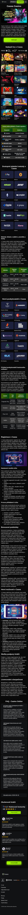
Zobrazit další (14, 862)
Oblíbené (3, 50)
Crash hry (15, 51)
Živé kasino (9, 51)
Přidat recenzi (14, 812)
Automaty (22, 50)
